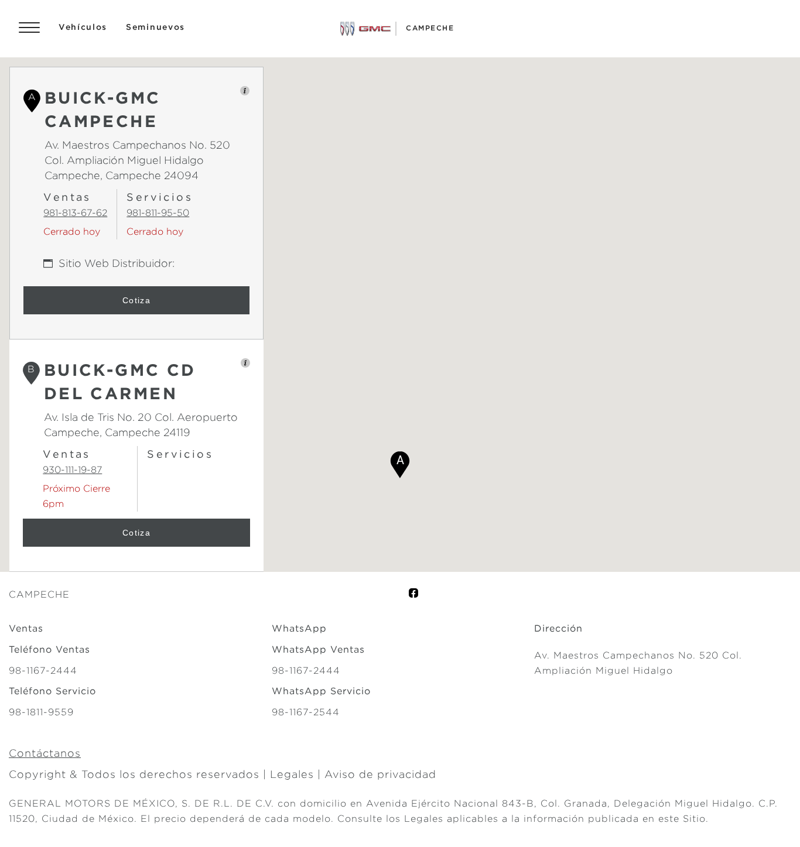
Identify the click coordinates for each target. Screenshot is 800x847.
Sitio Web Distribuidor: (117, 263)
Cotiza (136, 300)
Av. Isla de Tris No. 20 (98, 417)
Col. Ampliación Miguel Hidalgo (124, 160)
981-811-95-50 (158, 212)
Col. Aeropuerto (195, 417)
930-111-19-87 (72, 469)
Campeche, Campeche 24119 (117, 432)
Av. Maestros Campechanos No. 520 (137, 145)
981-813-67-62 (75, 212)
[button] (400, 464)
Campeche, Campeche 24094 (122, 175)
